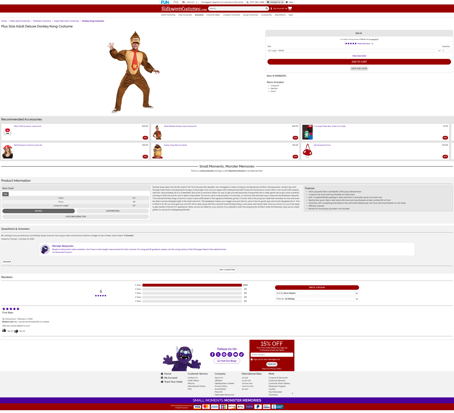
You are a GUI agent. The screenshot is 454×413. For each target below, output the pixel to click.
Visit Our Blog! (228, 360)
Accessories (266, 15)
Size (269, 46)
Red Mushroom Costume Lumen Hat (28, 145)
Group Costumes (250, 15)
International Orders (196, 386)
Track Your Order (173, 381)
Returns (191, 383)
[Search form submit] (266, 8)
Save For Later (359, 68)
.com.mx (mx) (247, 386)
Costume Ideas (213, 15)
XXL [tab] (5, 194)
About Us (219, 378)
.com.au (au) (247, 383)
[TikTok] (241, 354)
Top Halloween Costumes (275, 393)
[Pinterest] (224, 354)
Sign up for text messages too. (266, 359)
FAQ (189, 389)
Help (291, 2)
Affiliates (218, 380)
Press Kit (218, 392)
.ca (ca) (245, 378)
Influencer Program (277, 386)
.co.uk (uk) (246, 380)
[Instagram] (229, 354)
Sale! (291, 15)
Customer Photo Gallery (279, 383)
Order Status (193, 380)
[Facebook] (212, 354)
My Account (170, 377)
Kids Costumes (185, 15)
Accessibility (220, 389)
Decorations (280, 15)
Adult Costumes (168, 15)
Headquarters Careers (224, 383)
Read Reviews (364, 43)
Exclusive (199, 15)
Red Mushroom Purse (322, 145)
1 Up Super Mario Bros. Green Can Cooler (330, 126)
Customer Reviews (277, 380)
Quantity (446, 46)
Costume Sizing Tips (75, 216)
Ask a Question (227, 270)
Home (167, 373)
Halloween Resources (224, 395)
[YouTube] (235, 354)
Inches (38, 211)
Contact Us (275, 2)
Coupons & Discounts (278, 378)
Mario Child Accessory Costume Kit (27, 126)
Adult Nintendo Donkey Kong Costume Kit (180, 126)
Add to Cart (359, 61)
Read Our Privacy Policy (272, 369)
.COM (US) (190, 2)
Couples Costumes (231, 15)
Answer (7, 262)
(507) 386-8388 (257, 2)
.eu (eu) (245, 389)
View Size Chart (359, 56)
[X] (218, 354)
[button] (278, 8)
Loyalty (272, 389)
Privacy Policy (221, 386)
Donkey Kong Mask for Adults (175, 145)
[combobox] (236, 8)
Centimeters (112, 211)
